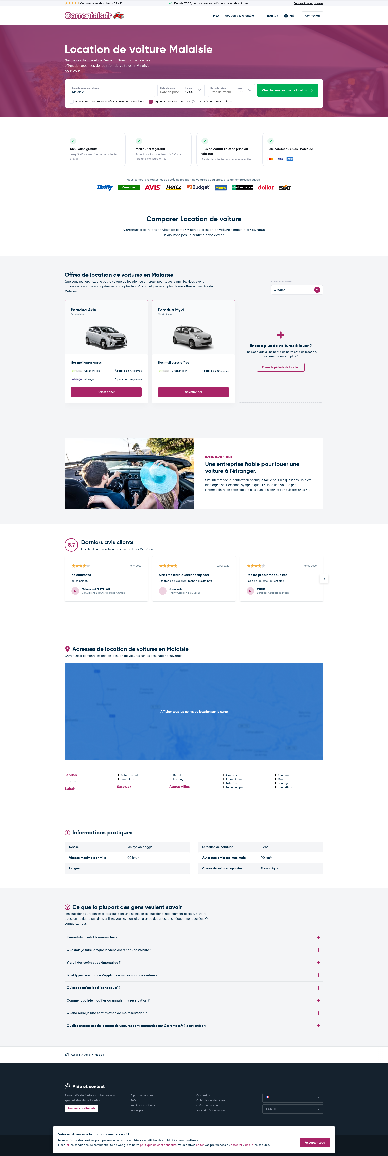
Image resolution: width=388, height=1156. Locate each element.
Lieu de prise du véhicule (86, 88)
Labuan (71, 775)
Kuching (178, 779)
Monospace (138, 1110)
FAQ (216, 15)
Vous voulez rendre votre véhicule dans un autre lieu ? (109, 101)
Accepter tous (315, 1142)
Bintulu (177, 775)
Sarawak (124, 786)
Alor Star (231, 775)
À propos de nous (142, 1095)
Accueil (75, 1054)
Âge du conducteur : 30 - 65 (172, 101)
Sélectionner (106, 392)
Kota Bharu (232, 783)
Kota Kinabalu (130, 775)
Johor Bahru (233, 779)
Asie (87, 1054)
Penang (283, 783)
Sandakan (127, 779)
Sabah (70, 788)
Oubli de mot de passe (210, 1100)
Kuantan (283, 775)
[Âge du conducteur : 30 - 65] (151, 102)
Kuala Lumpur (234, 787)
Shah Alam (285, 787)
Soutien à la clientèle (239, 15)
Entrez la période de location (280, 367)
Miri (280, 779)
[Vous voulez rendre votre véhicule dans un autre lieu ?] (72, 102)
